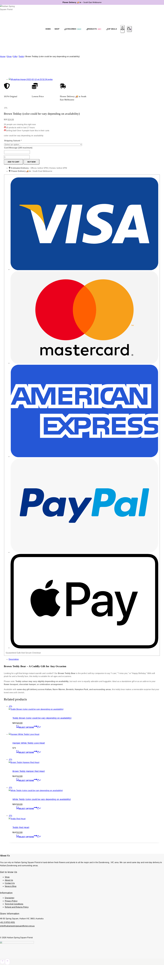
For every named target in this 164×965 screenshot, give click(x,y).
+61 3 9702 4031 (7, 922)
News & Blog (10, 886)
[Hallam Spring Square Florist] (9, 29)
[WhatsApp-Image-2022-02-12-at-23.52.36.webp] (31, 79)
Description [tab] (14, 659)
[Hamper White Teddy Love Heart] (24, 734)
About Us (9, 880)
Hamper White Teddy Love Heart (28, 743)
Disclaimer (9, 898)
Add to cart (13, 162)
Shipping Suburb (12, 141)
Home (48, 29)
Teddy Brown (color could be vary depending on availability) (42, 718)
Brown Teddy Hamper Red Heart (28, 771)
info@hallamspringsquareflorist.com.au (17, 926)
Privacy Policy (11, 901)
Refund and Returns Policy (17, 907)
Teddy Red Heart (20, 827)
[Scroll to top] (2, 961)
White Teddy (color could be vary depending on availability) (41, 799)
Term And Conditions (14, 904)
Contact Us (10, 883)
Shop (7, 877)
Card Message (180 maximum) (18, 148)
